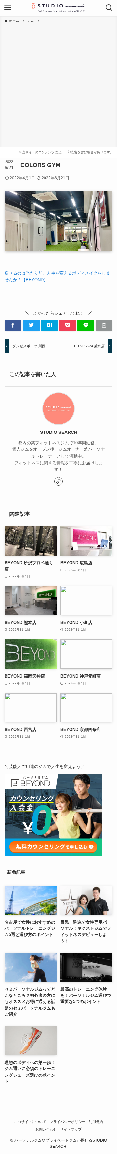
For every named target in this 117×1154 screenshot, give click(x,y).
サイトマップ (71, 1129)
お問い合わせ (46, 1129)
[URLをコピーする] (104, 325)
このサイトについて (30, 1122)
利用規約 (96, 1122)
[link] (58, 481)
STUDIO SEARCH (58, 432)
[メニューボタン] (8, 8)
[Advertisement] (58, 85)
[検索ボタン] (109, 8)
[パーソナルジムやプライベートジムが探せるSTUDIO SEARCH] (58, 8)
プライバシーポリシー (67, 1122)
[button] (13, 325)
